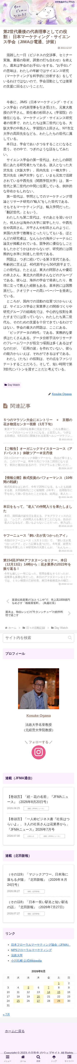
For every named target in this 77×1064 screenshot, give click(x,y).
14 (48, 992)
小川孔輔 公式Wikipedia (26, 960)
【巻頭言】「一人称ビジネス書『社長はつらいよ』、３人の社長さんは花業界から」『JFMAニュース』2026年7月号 (38, 824)
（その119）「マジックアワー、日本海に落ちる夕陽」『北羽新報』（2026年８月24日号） (37, 879)
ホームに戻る (15, 1031)
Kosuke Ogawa (38, 716)
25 (18, 1001)
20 (38, 996)
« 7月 (6, 1014)
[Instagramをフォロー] (38, 752)
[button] (70, 637)
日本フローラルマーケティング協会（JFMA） (40, 944)
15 (58, 992)
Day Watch (14, 384)
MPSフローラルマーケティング (31, 950)
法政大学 (17, 955)
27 (38, 1001)
